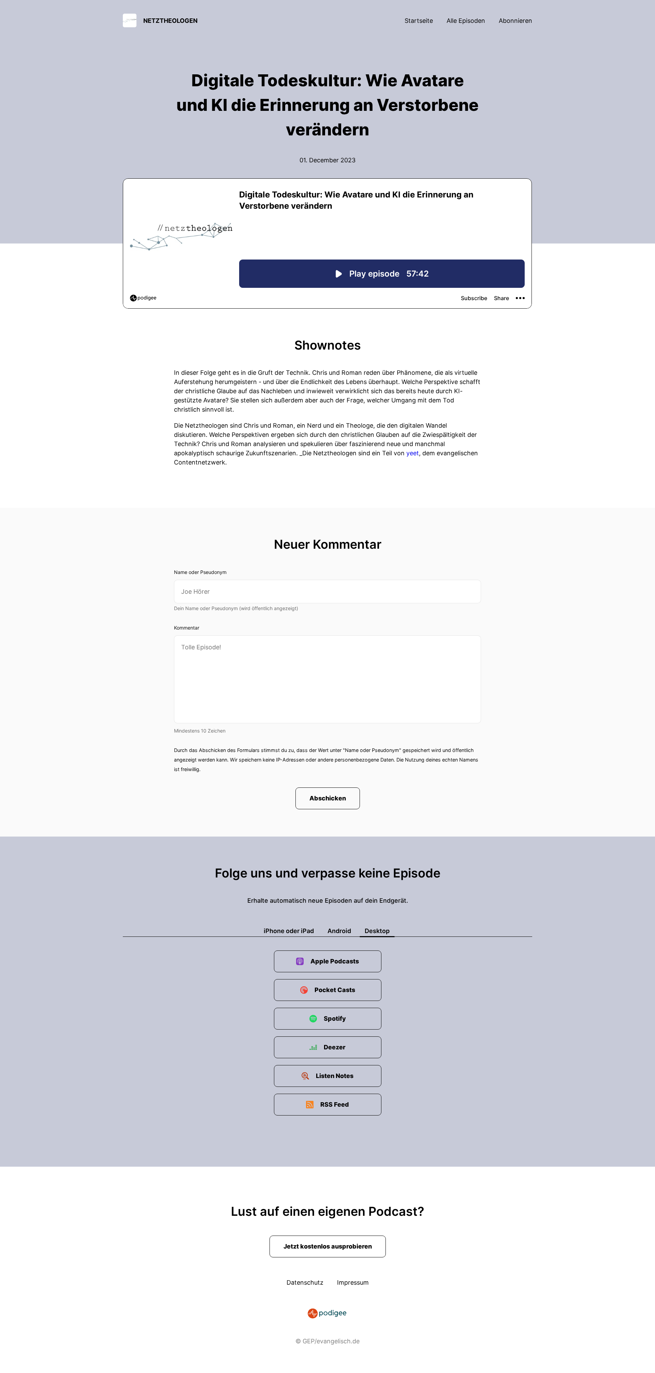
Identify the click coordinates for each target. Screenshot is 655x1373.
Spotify (335, 1018)
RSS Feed (334, 1104)
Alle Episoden (466, 20)
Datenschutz (305, 1282)
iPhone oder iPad (289, 930)
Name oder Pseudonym (200, 572)
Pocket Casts (335, 989)
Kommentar (186, 628)
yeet (412, 453)
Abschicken (327, 798)
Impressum (353, 1282)
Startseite (419, 20)
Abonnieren (515, 20)
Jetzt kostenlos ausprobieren (327, 1246)
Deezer (335, 1047)
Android (339, 930)
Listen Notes (334, 1075)
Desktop (377, 930)
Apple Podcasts (334, 961)
